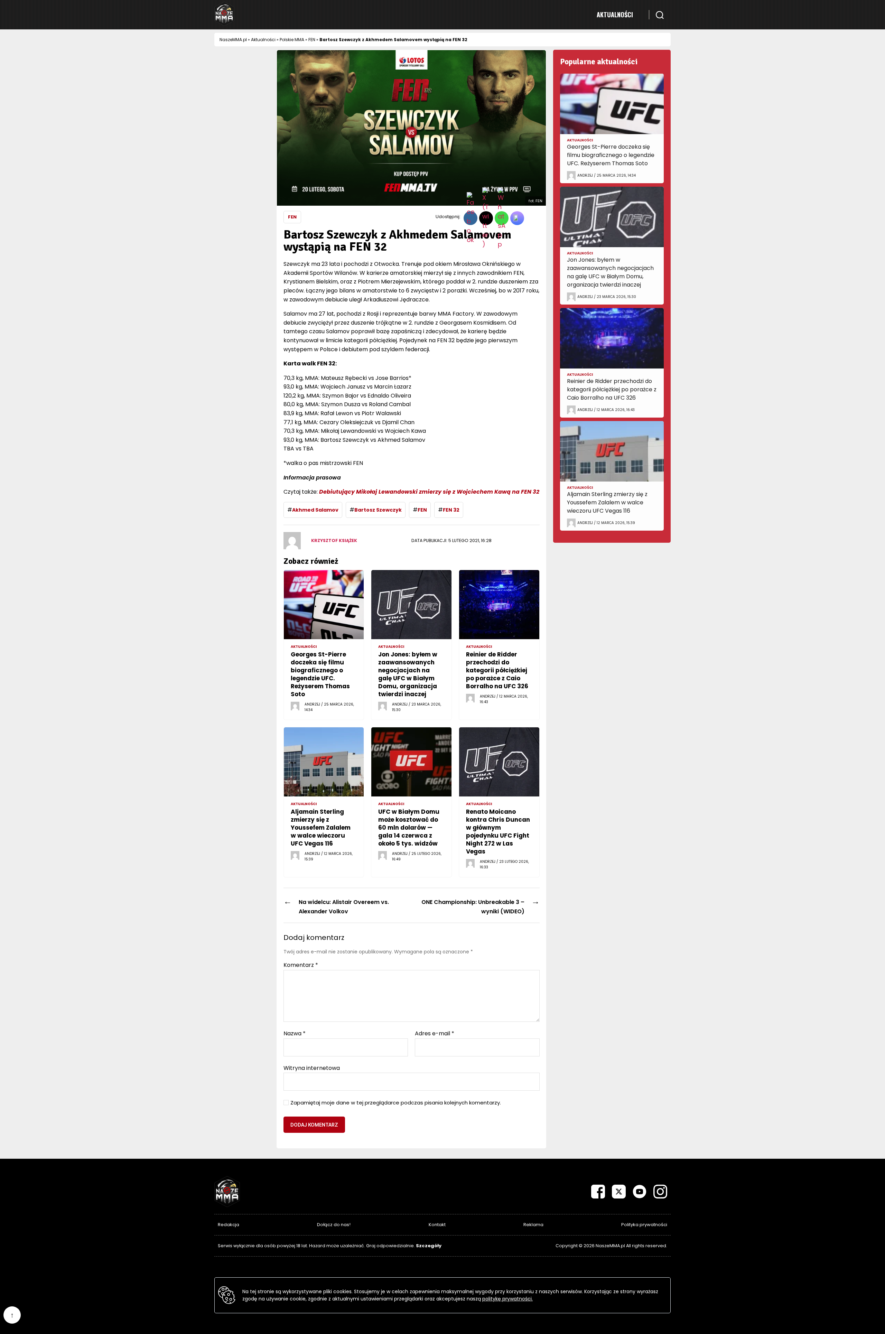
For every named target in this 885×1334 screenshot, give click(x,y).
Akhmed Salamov (315, 509)
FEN (311, 40)
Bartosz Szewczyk (378, 509)
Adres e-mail (434, 1033)
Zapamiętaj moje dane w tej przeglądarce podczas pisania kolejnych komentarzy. (395, 1103)
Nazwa (294, 1033)
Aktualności (615, 14)
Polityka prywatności (644, 1224)
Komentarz (300, 965)
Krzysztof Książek (334, 540)
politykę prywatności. (507, 1298)
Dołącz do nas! (334, 1224)
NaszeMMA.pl (233, 40)
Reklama (533, 1224)
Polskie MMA (292, 40)
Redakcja (228, 1224)
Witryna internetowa (311, 1067)
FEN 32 (451, 509)
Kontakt (437, 1224)
